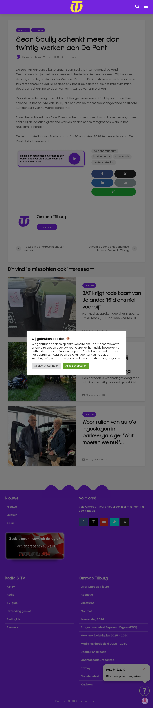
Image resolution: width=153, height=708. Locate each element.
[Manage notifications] (145, 701)
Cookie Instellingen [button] (46, 366)
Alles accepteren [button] (76, 366)
